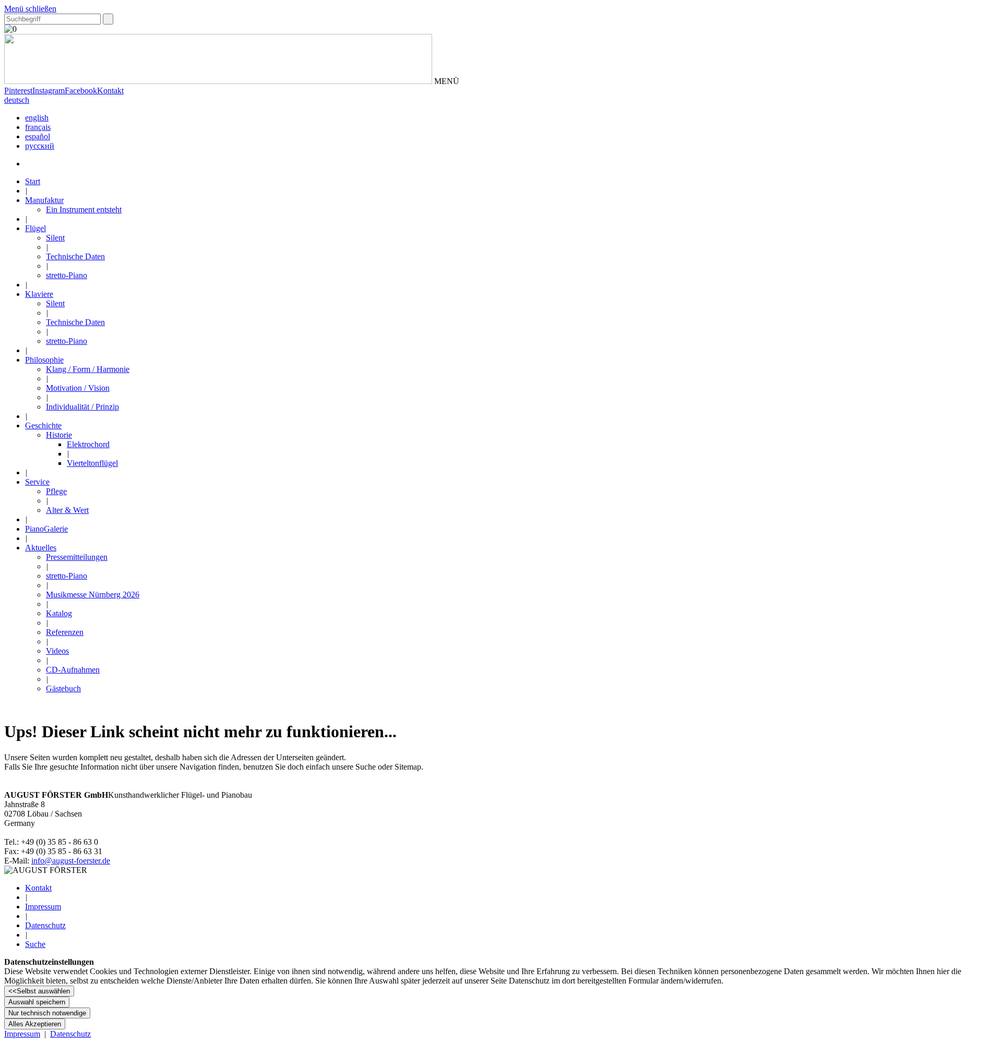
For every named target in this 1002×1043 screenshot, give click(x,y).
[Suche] (108, 19)
